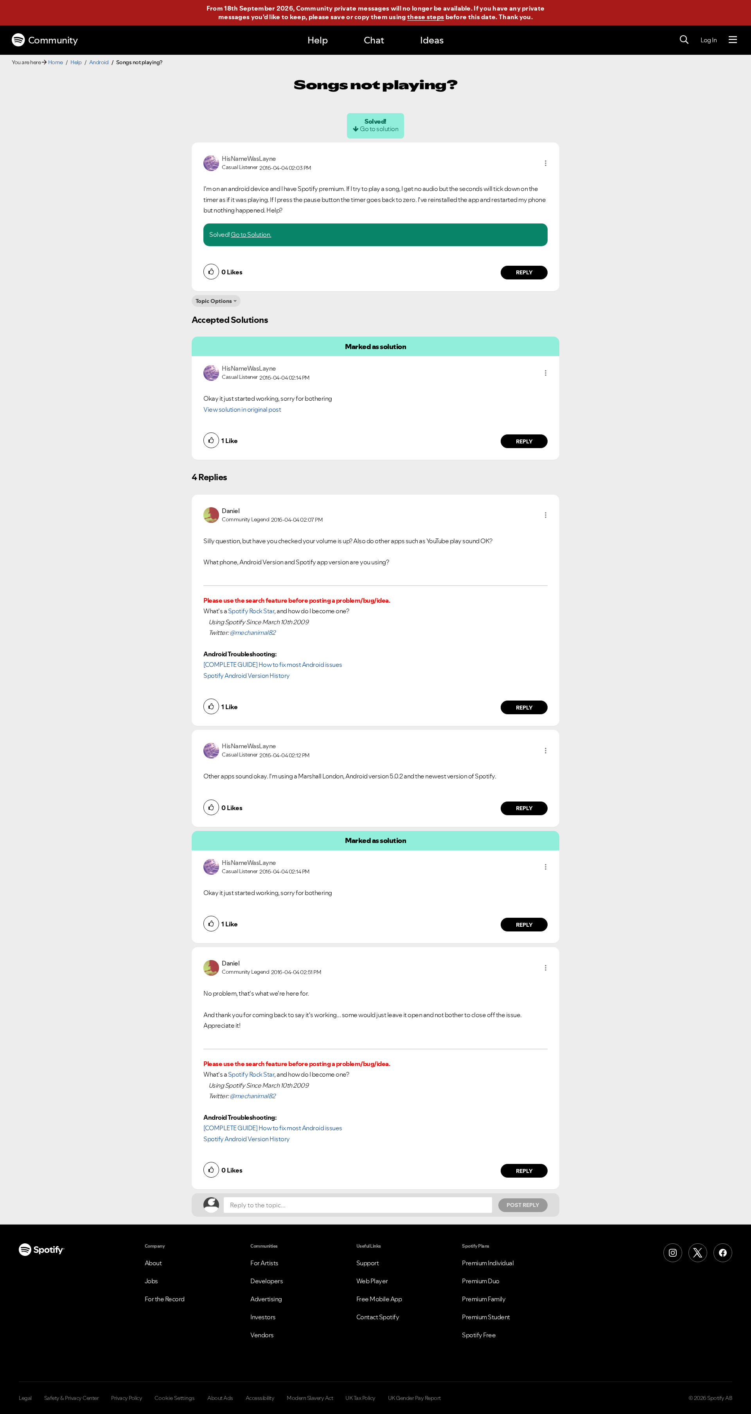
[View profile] (211, 162)
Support (367, 1263)
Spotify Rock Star (251, 611)
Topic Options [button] (214, 301)
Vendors (262, 1335)
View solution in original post (242, 409)
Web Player (372, 1281)
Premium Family (483, 1299)
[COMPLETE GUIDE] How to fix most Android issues (272, 664)
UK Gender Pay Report (414, 1397)
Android (99, 62)
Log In (709, 40)
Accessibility (260, 1397)
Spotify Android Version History (246, 675)
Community (53, 40)
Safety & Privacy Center (71, 1397)
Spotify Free (479, 1335)
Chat (374, 40)
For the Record (165, 1299)
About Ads (220, 1397)
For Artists (264, 1263)
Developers (266, 1281)
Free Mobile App (379, 1299)
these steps (425, 17)
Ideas (432, 40)
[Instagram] (672, 1252)
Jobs (151, 1281)
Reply (524, 272)
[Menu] (732, 39)
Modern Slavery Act (310, 1397)
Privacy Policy (126, 1397)
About (153, 1263)
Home (55, 62)
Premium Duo (480, 1281)
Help (317, 40)
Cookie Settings (175, 1397)
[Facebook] (722, 1252)
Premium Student (486, 1317)
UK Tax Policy (360, 1397)
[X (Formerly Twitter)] (697, 1252)
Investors (263, 1317)
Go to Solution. (251, 234)
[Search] (684, 40)
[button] (546, 163)
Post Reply (523, 1205)
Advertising (266, 1299)
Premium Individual (488, 1263)
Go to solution (379, 128)
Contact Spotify (377, 1317)
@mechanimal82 (252, 632)
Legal (25, 1397)
